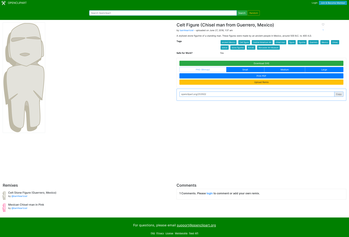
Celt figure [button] (244, 42)
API (196, 233)
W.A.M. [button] (251, 47)
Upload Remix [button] (261, 82)
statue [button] (224, 47)
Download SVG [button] (261, 63)
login (210, 193)
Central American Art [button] (262, 42)
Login (315, 2)
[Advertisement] (174, 156)
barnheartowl (187, 30)
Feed (191, 233)
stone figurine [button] (238, 47)
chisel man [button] (280, 42)
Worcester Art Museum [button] (268, 47)
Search (241, 13)
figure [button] (291, 42)
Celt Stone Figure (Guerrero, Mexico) (32, 192)
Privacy (160, 233)
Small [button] (245, 69)
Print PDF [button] (261, 75)
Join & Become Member (333, 3)
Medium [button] (285, 69)
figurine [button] (302, 42)
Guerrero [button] (313, 42)
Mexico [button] (325, 42)
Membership (181, 233)
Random (253, 13)
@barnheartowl (19, 196)
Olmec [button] (335, 42)
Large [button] (324, 69)
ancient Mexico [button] (228, 42)
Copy (339, 94)
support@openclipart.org (196, 225)
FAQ (153, 233)
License (169, 233)
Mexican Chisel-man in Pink (26, 204)
